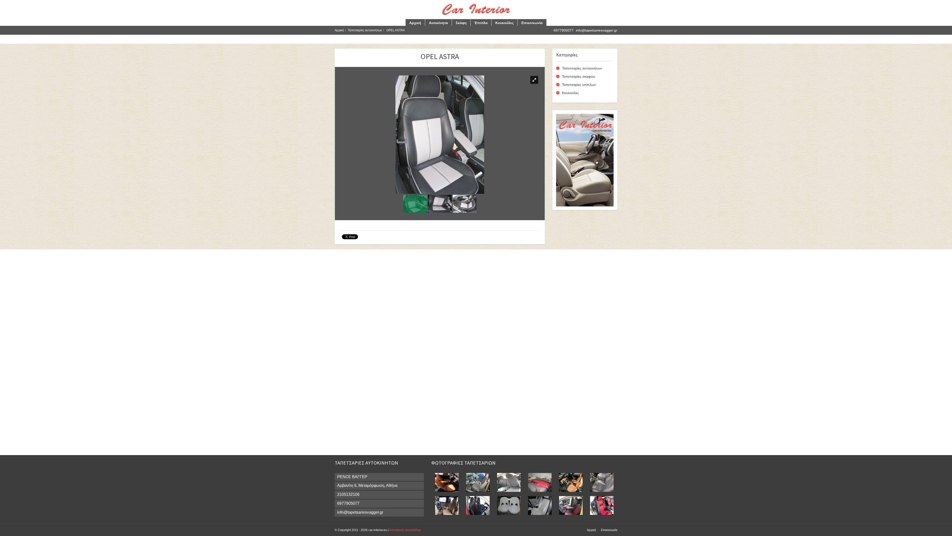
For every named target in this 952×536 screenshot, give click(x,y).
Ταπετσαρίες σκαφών (578, 76)
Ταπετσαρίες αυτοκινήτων (365, 30)
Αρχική (415, 23)
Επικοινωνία (532, 23)
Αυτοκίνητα (438, 23)
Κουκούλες (504, 23)
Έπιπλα (481, 23)
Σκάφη (461, 23)
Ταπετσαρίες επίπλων (579, 85)
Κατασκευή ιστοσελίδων (405, 530)
